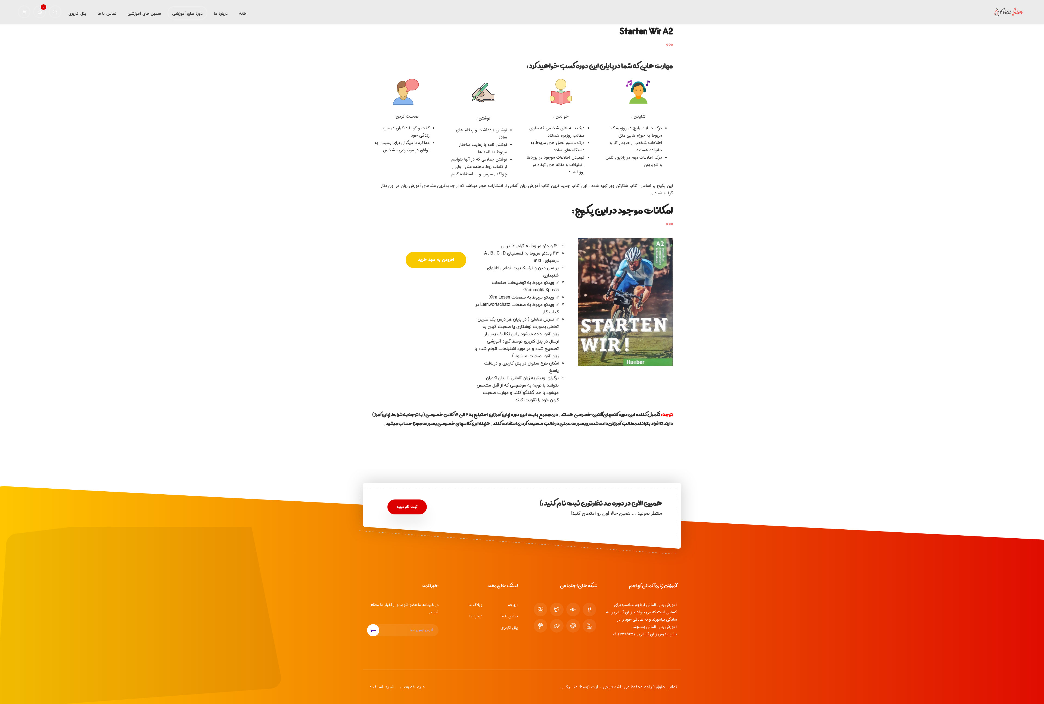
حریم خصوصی (412, 686)
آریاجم (513, 605)
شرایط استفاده (381, 686)
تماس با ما (509, 616)
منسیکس (568, 686)
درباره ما (475, 616)
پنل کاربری (509, 628)
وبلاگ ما (475, 605)
